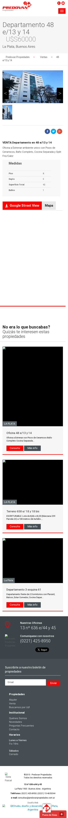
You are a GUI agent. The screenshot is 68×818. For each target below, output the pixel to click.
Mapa (49, 205)
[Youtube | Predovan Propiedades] (63, 3)
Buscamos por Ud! (19, 707)
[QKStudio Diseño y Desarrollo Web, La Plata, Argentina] (32, 807)
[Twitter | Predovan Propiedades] (42, 3)
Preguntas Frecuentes (21, 725)
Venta (12, 703)
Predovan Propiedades (18, 57)
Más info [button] (32, 448)
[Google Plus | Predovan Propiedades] (59, 3)
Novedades (15, 721)
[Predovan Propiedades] (17, 12)
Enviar (53, 683)
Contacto (14, 729)
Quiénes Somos (18, 718)
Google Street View (24, 205)
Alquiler (13, 699)
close (61, 814)
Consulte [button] (15, 448)
